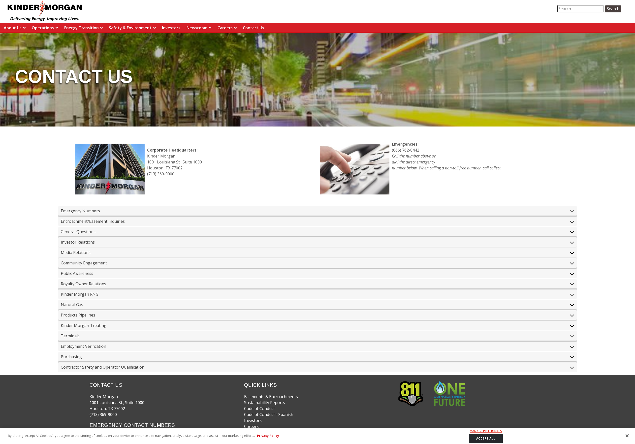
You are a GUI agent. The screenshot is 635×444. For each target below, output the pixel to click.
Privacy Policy (268, 435)
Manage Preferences (486, 431)
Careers (225, 28)
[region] (317, 436)
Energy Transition (81, 28)
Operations (43, 28)
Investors (171, 28)
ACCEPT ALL (485, 438)
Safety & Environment (130, 28)
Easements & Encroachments (271, 396)
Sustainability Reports (264, 402)
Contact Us (253, 28)
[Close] (627, 435)
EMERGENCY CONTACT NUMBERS (132, 425)
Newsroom (197, 28)
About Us (13, 28)
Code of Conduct (259, 408)
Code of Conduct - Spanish (268, 414)
